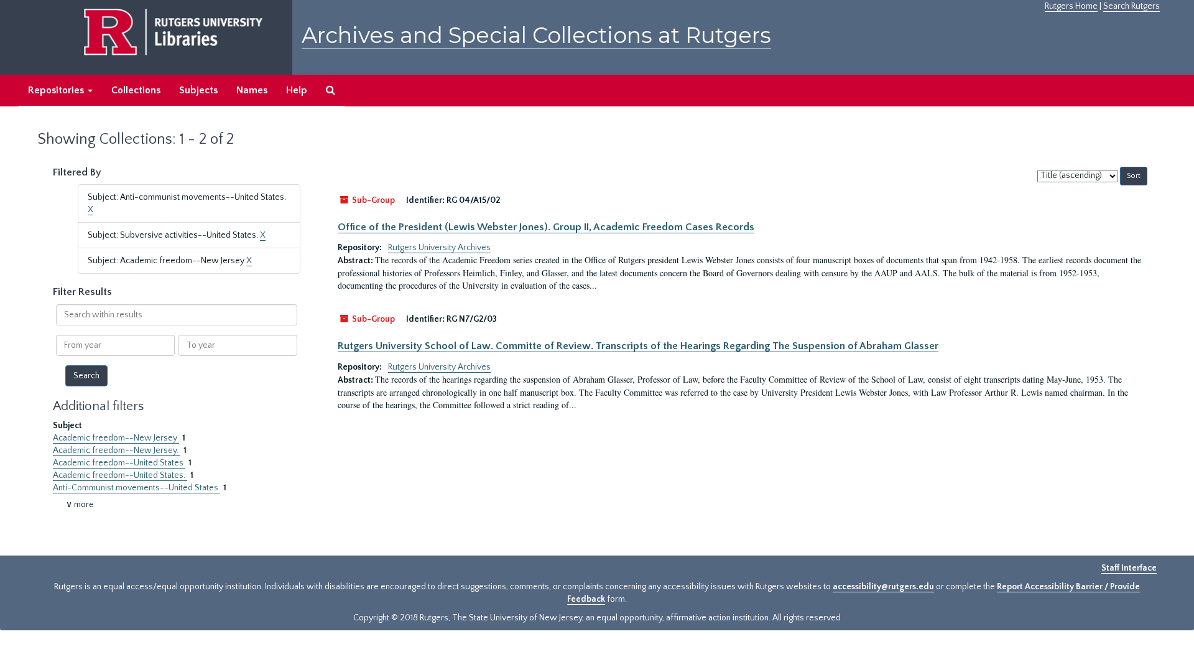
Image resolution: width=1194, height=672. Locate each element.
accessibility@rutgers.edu (883, 587)
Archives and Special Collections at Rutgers (536, 35)
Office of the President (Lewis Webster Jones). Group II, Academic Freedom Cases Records (546, 227)
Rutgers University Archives (439, 248)
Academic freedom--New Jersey (116, 438)
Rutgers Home (1071, 6)
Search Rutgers (1131, 6)
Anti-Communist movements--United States (136, 488)
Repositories (57, 90)
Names (251, 90)
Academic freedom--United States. (120, 475)
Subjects (198, 90)
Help (296, 90)
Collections (135, 90)
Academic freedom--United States (119, 463)
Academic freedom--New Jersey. (116, 450)
